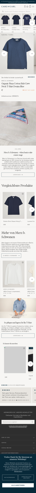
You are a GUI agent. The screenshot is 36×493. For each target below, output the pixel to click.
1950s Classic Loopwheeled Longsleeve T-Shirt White (11, 291)
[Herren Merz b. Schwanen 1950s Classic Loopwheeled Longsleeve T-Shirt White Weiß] (13, 274)
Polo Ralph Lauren (27, 28)
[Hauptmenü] (33, 6)
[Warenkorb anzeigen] (30, 6)
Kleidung (4, 35)
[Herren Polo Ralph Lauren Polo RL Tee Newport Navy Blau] (27, 20)
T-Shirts (10, 35)
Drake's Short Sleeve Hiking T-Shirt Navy (12, 221)
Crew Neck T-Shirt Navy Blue (15, 29)
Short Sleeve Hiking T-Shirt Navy (5, 29)
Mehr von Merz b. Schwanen (13, 235)
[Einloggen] (25, 6)
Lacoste (14, 27)
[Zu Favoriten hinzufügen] (22, 194)
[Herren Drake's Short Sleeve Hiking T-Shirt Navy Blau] (5, 20)
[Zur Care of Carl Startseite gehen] (8, 6)
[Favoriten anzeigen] (27, 6)
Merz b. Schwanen (7, 80)
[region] (18, 395)
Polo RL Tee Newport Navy (26, 29)
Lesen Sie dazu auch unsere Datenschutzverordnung (18, 426)
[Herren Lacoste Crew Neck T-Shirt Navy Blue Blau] (16, 20)
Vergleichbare (17, 185)
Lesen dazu (17, 174)
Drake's (3, 27)
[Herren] (15, 359)
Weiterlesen (18, 471)
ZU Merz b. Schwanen (10, 255)
